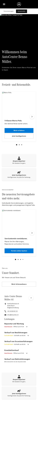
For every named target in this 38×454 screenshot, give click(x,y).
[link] (13, 308)
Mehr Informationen (19, 284)
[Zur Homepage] (19, 4)
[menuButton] (4, 4)
